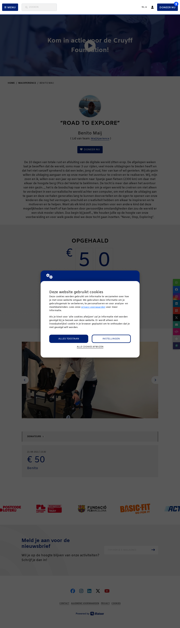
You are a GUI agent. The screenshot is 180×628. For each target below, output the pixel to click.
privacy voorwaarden (93, 307)
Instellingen (111, 338)
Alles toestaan (68, 338)
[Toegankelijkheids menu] (176, 4)
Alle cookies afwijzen (90, 347)
